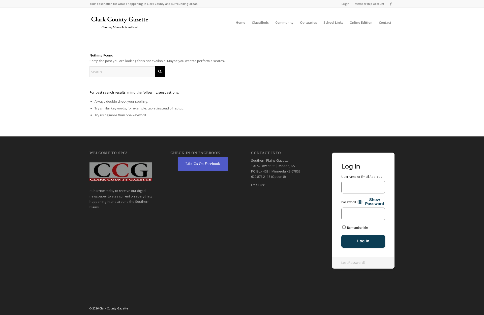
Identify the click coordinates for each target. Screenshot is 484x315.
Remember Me (357, 227)
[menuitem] (345, 4)
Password (348, 202)
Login (345, 4)
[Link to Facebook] (391, 4)
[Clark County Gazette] (119, 23)
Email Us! (258, 185)
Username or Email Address (361, 177)
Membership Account (369, 4)
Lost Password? (353, 262)
